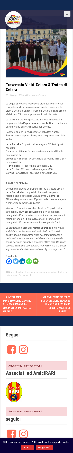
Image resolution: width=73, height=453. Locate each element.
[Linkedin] (22, 261)
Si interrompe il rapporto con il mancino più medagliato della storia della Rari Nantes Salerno (17, 304)
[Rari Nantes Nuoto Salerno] (13, 19)
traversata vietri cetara (46, 272)
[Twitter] (16, 261)
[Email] (36, 261)
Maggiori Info (44, 447)
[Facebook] (9, 261)
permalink (26, 275)
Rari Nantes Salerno (37, 95)
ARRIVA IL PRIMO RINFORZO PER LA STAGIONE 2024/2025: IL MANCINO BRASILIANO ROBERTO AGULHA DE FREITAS (55, 304)
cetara (21, 272)
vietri (15, 275)
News (11, 272)
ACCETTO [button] (27, 447)
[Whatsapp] (29, 261)
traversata (30, 272)
